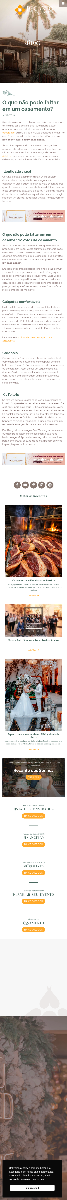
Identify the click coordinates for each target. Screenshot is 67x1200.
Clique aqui (33, 777)
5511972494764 (24, 1109)
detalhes (7, 156)
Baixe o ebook (33, 815)
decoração (8, 132)
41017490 (8, 1109)
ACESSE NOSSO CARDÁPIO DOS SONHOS (33, 1015)
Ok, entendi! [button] (32, 1188)
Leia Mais (32, 596)
